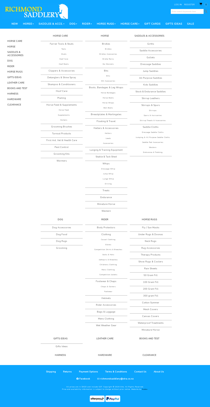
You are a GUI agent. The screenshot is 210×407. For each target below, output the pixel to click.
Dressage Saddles (150, 64)
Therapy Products (151, 254)
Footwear (108, 291)
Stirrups (153, 110)
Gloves (108, 245)
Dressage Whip (108, 169)
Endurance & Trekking (153, 152)
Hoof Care (63, 59)
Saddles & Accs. (51, 23)
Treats (106, 190)
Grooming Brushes (61, 126)
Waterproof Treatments (151, 323)
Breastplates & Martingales (106, 114)
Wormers (62, 160)
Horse (27, 23)
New (14, 23)
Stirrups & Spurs (150, 105)
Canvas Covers (150, 316)
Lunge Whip (108, 179)
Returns (67, 371)
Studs (63, 54)
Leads (108, 138)
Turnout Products (61, 133)
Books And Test (17, 88)
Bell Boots (108, 108)
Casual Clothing (108, 239)
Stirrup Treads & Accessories (153, 120)
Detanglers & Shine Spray (61, 77)
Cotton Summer (150, 302)
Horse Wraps (108, 103)
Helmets (106, 298)
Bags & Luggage (106, 311)
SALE (190, 23)
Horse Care (129, 23)
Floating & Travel (106, 121)
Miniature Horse (106, 204)
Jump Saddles (150, 71)
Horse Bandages (108, 93)
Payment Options (88, 371)
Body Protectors (106, 227)
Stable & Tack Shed (106, 156)
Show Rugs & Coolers (150, 261)
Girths (150, 43)
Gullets (151, 57)
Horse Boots (108, 98)
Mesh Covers (150, 309)
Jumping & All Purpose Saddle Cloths (153, 137)
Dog (72, 23)
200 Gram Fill (150, 288)
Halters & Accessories (106, 128)
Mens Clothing (108, 270)
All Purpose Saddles (150, 78)
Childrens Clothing (108, 265)
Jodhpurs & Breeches (108, 260)
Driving (108, 184)
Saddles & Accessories (15, 54)
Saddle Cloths (151, 127)
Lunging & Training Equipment (106, 150)
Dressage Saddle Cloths (153, 132)
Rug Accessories (150, 248)
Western (106, 211)
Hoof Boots (64, 64)
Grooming (61, 248)
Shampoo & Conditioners (62, 84)
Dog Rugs (61, 241)
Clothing (106, 234)
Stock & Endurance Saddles (151, 91)
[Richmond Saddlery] (35, 11)
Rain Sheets (150, 268)
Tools (64, 49)
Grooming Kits (62, 154)
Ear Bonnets (108, 64)
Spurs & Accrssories (153, 115)
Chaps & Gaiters (108, 286)
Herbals (63, 120)
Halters (108, 133)
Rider (86, 23)
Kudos (144, 389)
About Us (159, 371)
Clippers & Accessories (62, 70)
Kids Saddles (150, 84)
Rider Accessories (106, 305)
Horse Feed (64, 110)
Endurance (106, 197)
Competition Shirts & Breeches (108, 249)
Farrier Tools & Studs (62, 43)
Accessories (108, 143)
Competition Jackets (108, 275)
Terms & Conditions (116, 371)
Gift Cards (152, 23)
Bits (106, 70)
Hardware (14, 99)
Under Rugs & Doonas (150, 234)
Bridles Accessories (108, 54)
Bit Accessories (108, 81)
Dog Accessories (61, 227)
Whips (106, 163)
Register (189, 4)
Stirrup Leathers (151, 98)
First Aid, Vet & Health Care (61, 140)
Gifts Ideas (174, 23)
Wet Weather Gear (106, 325)
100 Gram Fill (150, 282)
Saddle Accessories (151, 50)
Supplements (64, 115)
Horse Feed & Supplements (61, 104)
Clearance (14, 104)
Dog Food (61, 234)
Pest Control (62, 147)
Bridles (106, 43)
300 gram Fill (150, 295)
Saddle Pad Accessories (152, 142)
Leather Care (15, 82)
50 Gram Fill (151, 275)
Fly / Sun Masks (150, 227)
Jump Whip (108, 174)
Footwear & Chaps (106, 281)
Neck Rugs (151, 241)
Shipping (51, 371)
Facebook (84, 378)
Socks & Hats (108, 255)
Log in (178, 4)
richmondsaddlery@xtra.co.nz (117, 378)
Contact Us (140, 371)
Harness (12, 93)
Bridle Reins (108, 59)
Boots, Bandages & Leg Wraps (106, 87)
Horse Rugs (105, 23)
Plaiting (61, 98)
